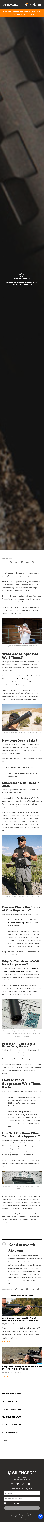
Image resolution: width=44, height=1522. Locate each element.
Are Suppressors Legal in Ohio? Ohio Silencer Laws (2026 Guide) (20, 1319)
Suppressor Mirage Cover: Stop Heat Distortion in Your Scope (22, 1367)
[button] (11, 562)
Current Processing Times (19, 923)
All (3, 1324)
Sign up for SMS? (13, 1503)
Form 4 (20, 679)
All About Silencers (13, 1324)
